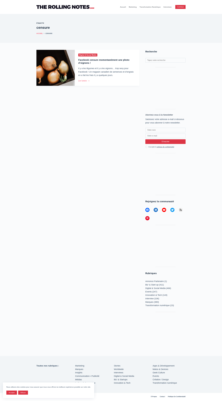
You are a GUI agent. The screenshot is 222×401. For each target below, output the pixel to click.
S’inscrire (165, 142)
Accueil (123, 7)
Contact (162, 396)
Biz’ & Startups (120, 379)
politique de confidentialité (165, 147)
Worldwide (119, 369)
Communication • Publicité (87, 376)
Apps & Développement (163, 366)
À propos (154, 396)
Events (148, 292)
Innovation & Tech (153, 295)
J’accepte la (161, 147)
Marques (149, 302)
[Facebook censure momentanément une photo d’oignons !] (55, 68)
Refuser (23, 392)
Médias (78, 379)
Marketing (133, 7)
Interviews (167, 7)
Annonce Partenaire (154, 281)
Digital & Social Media (87, 55)
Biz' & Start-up (152, 285)
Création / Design (161, 379)
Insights (78, 372)
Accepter (12, 392)
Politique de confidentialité (177, 396)
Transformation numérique (150, 7)
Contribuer (180, 7)
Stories (117, 366)
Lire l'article (84, 81)
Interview (149, 298)
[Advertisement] (165, 88)
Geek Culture (159, 372)
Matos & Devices (160, 369)
